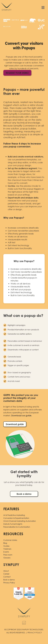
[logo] (6, 2)
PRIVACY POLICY (34, 632)
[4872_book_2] (20, 430)
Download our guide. (21, 415)
